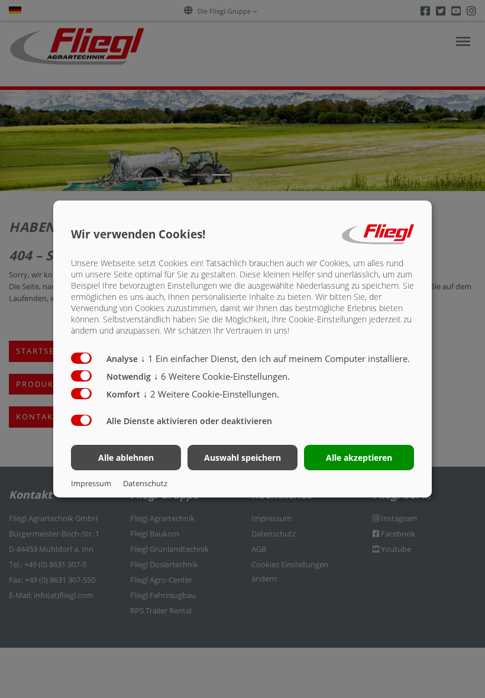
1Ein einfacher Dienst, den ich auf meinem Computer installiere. (275, 358)
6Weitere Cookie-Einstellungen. (222, 376)
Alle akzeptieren (359, 457)
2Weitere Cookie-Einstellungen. (211, 394)
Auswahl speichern (242, 457)
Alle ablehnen (126, 457)
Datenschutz (145, 483)
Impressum (91, 483)
